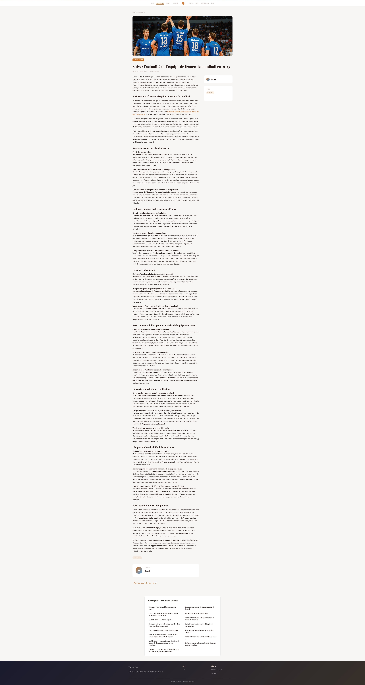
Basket (168, 3)
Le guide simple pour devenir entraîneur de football (199, 608)
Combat (175, 3)
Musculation (205, 3)
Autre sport (160, 3)
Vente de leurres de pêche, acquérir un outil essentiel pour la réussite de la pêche (163, 636)
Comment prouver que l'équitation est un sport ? (162, 608)
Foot (197, 3)
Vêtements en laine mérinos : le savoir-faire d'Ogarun (199, 631)
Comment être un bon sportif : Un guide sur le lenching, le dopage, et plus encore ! (164, 650)
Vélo (212, 3)
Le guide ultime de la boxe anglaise (160, 620)
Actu (152, 3)
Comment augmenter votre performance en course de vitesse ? (199, 619)
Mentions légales (216, 670)
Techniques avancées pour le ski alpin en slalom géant (198, 625)
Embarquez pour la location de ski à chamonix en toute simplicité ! (200, 644)
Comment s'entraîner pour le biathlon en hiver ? (200, 638)
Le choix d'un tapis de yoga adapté (196, 613)
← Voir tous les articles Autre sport (144, 583)
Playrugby (133, 667)
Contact (213, 673)
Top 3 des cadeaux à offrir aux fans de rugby (163, 630)
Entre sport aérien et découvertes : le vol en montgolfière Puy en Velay (163, 614)
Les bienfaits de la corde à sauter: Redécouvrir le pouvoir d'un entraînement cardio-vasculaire (164, 643)
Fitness (191, 3)
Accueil (135, 12)
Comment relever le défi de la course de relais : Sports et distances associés (164, 625)
